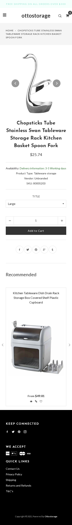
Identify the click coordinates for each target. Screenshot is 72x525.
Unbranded (41, 178)
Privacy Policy (14, 474)
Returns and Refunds (18, 485)
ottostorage (36, 15)
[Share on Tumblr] (52, 249)
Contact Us (13, 468)
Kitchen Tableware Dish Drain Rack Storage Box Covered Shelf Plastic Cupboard (36, 297)
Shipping (11, 480)
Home (10, 30)
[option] (36, 83)
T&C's (9, 491)
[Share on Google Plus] (44, 249)
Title (36, 196)
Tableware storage (45, 173)
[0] (66, 15)
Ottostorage (51, 516)
